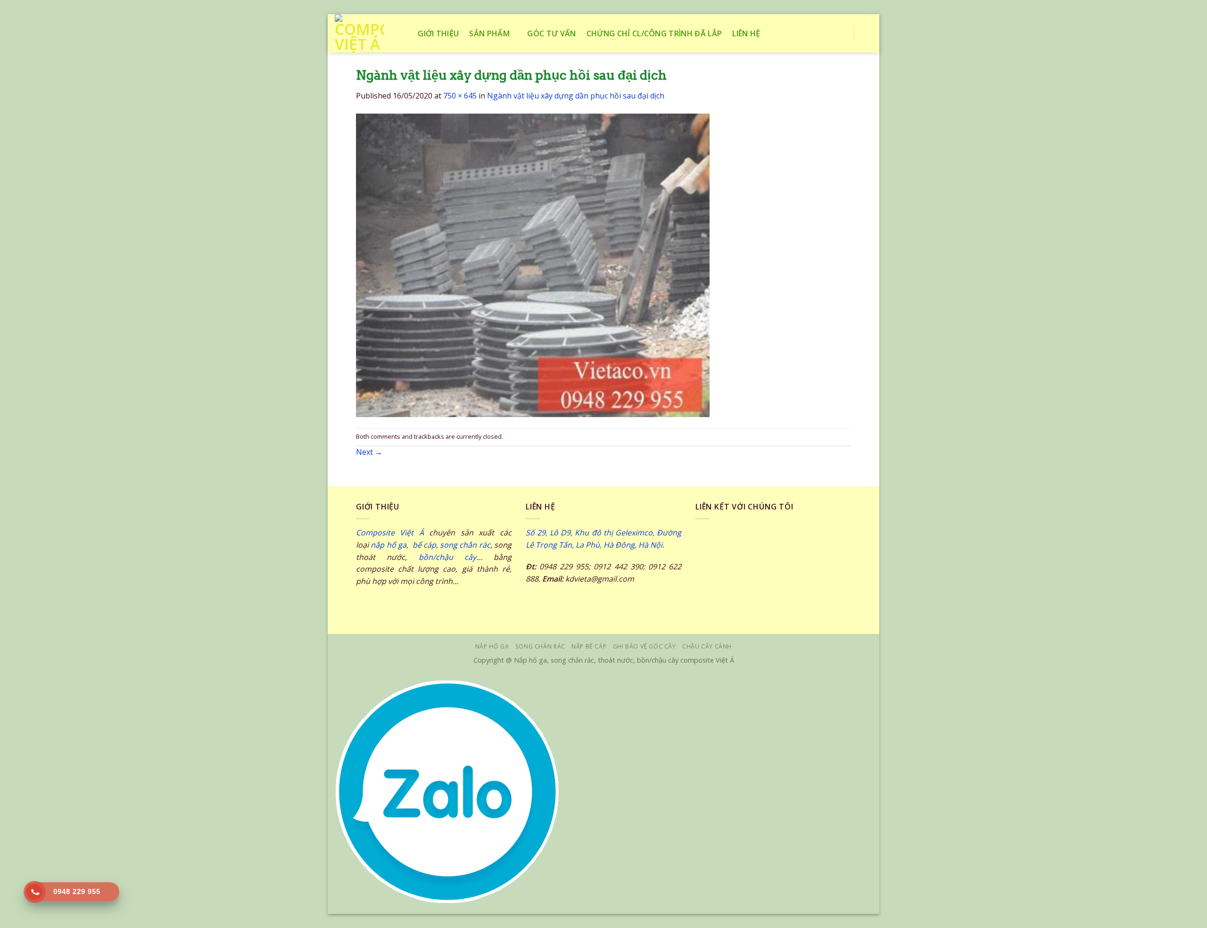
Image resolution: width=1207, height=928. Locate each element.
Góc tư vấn (551, 33)
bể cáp (423, 545)
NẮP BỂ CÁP (588, 646)
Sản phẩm (489, 33)
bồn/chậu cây (448, 557)
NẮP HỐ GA (492, 646)
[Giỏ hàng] (867, 33)
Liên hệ (746, 33)
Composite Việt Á (390, 532)
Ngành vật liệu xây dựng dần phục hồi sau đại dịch (575, 95)
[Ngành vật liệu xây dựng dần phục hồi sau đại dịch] (533, 264)
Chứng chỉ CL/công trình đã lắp (654, 33)
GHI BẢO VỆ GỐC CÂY (644, 646)
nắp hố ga (388, 545)
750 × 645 (460, 95)
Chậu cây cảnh (707, 646)
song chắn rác (465, 545)
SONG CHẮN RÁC (540, 646)
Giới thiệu (438, 33)
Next (369, 452)
